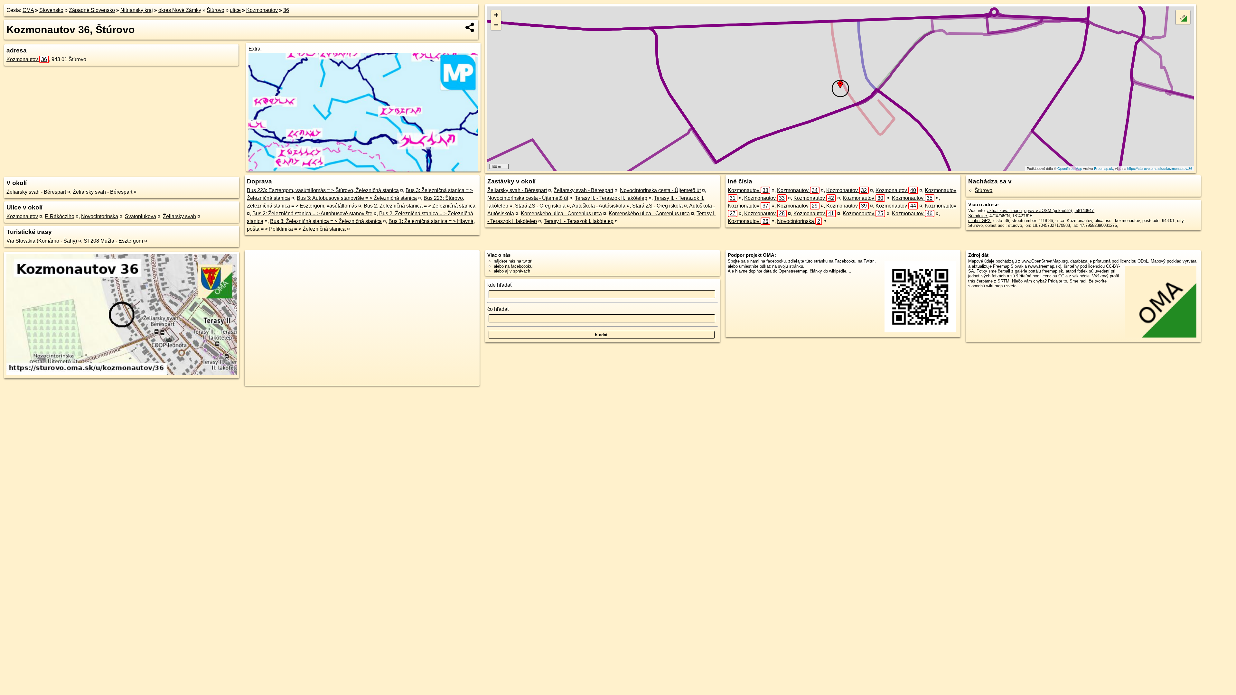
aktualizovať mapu (1004, 210)
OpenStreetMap (1069, 168)
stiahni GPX (979, 220)
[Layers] (1183, 17)
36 (286, 10)
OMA (28, 10)
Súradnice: (978, 215)
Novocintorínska (99, 216)
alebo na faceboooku (513, 266)
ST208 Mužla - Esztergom (113, 241)
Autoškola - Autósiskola (598, 205)
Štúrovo (215, 10)
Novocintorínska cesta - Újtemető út (660, 190)
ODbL (1143, 261)
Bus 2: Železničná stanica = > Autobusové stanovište (312, 213)
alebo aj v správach (512, 271)
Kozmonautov (262, 10)
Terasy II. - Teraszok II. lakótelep (611, 198)
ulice (235, 10)
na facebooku (773, 261)
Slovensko (51, 10)
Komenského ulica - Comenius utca (561, 213)
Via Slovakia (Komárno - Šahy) (41, 241)
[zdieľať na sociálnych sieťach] (470, 27)
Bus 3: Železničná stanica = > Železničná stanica (326, 221)
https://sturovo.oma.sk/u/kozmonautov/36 (1159, 168)
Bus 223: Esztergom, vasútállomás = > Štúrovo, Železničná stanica (323, 190)
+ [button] (496, 15)
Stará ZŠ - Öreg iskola (540, 205)
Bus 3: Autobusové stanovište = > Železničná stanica (357, 198)
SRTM (1003, 281)
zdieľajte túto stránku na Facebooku (821, 261)
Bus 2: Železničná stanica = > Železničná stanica (419, 205)
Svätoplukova (140, 216)
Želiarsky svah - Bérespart (36, 192)
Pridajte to (1057, 281)
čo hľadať (498, 309)
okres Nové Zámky (179, 10)
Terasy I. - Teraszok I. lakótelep (578, 221)
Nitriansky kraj (136, 10)
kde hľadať (499, 285)
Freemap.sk (1103, 168)
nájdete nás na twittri (513, 261)
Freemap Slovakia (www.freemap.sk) (1027, 266)
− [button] (496, 25)
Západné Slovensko (92, 10)
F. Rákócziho (59, 216)
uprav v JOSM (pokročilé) (1048, 210)
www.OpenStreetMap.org (1045, 261)
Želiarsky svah (179, 216)
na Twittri (866, 261)
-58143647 (1084, 210)
